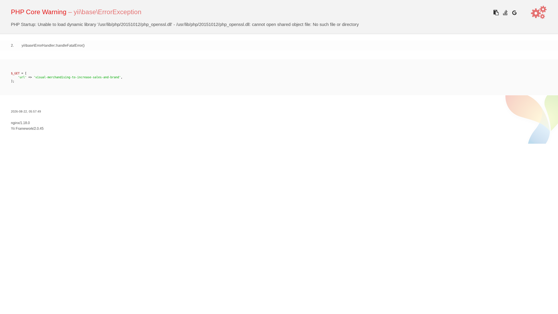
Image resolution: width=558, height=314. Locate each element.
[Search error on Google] (514, 12)
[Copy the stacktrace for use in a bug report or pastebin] (496, 12)
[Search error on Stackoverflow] (505, 12)
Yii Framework (22, 128)
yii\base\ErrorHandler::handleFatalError (52, 45)
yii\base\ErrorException (107, 11)
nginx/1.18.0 (20, 123)
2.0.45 (39, 128)
